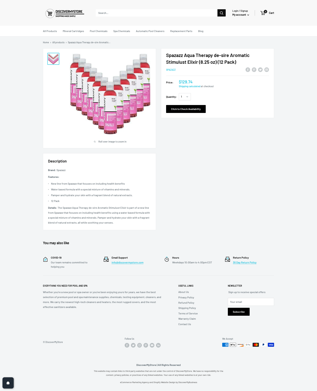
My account (239, 14)
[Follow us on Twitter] (133, 345)
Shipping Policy (187, 307)
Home (46, 42)
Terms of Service (188, 313)
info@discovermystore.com (127, 262)
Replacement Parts (181, 31)
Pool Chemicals (98, 31)
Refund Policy (186, 302)
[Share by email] (266, 69)
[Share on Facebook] (248, 69)
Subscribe (239, 311)
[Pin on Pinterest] (254, 69)
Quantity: (171, 96)
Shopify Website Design (164, 382)
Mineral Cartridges (73, 31)
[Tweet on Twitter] (260, 69)
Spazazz (171, 69)
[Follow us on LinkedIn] (158, 345)
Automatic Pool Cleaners (150, 31)
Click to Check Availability (186, 108)
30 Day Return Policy (245, 262)
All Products (50, 31)
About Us (183, 291)
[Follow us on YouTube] (152, 345)
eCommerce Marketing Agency (134, 382)
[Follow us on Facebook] (127, 345)
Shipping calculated (189, 86)
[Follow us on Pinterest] (145, 345)
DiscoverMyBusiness (187, 382)
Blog (200, 31)
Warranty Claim (187, 318)
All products (58, 42)
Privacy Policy (186, 297)
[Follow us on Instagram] (139, 345)
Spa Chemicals (121, 31)
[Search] (221, 13)
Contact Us (184, 324)
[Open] (8, 383)
